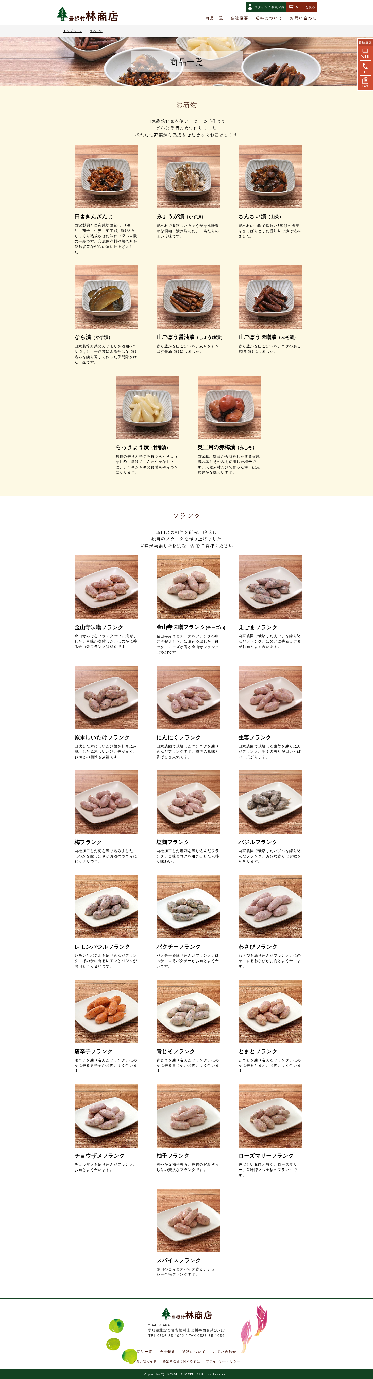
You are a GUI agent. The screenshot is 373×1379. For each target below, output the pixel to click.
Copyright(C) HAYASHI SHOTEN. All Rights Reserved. (186, 1374)
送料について (269, 18)
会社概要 (239, 18)
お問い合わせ (303, 18)
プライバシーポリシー (223, 1361)
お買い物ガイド (145, 1361)
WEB (365, 56)
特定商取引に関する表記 (181, 1361)
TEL (365, 72)
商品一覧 (214, 18)
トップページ (72, 31)
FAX (365, 86)
